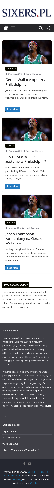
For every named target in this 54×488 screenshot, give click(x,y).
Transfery (11, 223)
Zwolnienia (11, 69)
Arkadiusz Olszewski (34, 151)
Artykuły (10, 146)
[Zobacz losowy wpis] (48, 28)
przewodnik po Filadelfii (28, 398)
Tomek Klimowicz (33, 74)
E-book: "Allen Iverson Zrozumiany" (20, 450)
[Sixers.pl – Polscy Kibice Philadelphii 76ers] (6, 28)
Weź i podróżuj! (10, 443)
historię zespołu (36, 386)
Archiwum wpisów (11, 437)
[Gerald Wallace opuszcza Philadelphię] (27, 52)
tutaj (48, 405)
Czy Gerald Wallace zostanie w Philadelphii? (25, 159)
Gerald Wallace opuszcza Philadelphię (26, 82)
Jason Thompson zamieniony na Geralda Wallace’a (25, 238)
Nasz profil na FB (11, 424)
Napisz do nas (9, 431)
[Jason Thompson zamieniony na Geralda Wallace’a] (27, 206)
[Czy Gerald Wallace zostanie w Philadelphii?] (27, 129)
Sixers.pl (6, 338)
